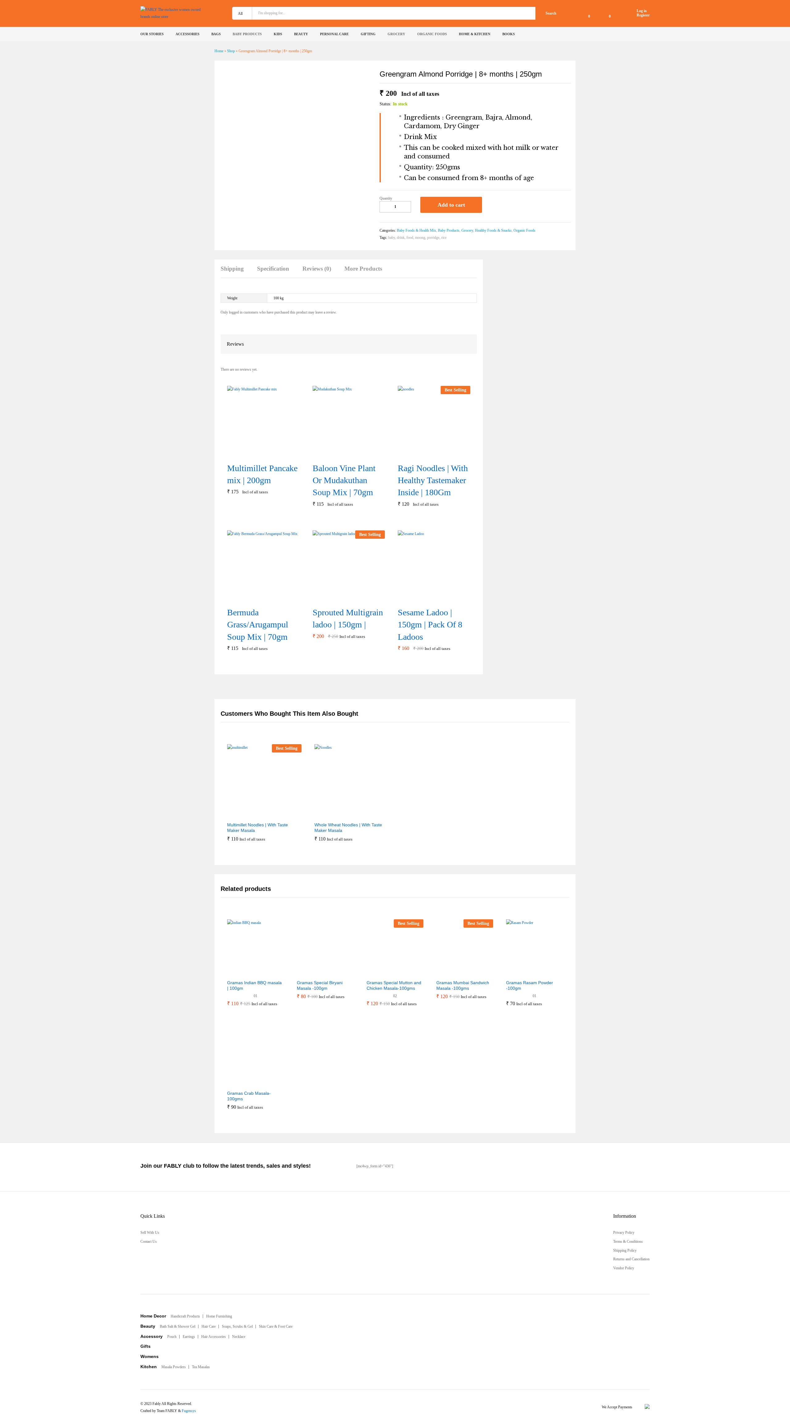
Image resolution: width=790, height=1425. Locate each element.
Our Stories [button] (152, 34)
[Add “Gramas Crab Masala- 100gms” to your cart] (240, 1083)
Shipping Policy (625, 1250)
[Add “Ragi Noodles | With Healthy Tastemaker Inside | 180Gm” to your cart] (426, 454)
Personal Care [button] (334, 34)
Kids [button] (278, 34)
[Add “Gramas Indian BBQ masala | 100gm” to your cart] (240, 972)
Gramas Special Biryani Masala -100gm (320, 985)
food (409, 237)
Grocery (467, 230)
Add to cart (451, 205)
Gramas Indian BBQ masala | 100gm (254, 985)
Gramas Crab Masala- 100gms (249, 1096)
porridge (433, 237)
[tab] (235, 272)
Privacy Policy (623, 1232)
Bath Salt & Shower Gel (177, 1326)
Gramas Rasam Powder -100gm (529, 985)
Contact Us (148, 1241)
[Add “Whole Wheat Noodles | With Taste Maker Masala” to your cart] (336, 814)
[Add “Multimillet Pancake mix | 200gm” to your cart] (255, 454)
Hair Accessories (213, 1336)
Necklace (238, 1336)
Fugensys (189, 1411)
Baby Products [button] (247, 34)
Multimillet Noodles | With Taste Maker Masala (257, 827)
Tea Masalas (201, 1367)
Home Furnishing (219, 1316)
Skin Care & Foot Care (276, 1326)
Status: (385, 104)
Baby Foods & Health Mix (416, 230)
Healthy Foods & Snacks (493, 230)
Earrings (189, 1336)
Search (551, 13)
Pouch (172, 1336)
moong (420, 237)
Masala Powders (173, 1367)
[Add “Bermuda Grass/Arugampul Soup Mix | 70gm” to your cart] (255, 599)
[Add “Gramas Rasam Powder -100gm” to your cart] (519, 972)
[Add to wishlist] (493, 205)
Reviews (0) (316, 269)
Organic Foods (524, 230)
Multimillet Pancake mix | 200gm (262, 474)
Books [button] (508, 34)
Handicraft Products (185, 1316)
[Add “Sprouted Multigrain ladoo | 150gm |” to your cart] (340, 599)
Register (643, 15)
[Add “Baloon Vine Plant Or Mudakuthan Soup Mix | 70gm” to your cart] (340, 454)
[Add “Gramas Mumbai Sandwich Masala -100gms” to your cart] (449, 972)
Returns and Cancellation (631, 1259)
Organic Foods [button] (432, 34)
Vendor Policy (623, 1268)
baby (391, 237)
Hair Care (209, 1326)
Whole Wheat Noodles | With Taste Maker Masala (348, 827)
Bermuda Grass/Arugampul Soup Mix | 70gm (257, 624)
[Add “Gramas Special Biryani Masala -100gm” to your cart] (310, 972)
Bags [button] (216, 34)
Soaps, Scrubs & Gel (237, 1326)
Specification (273, 269)
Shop (231, 51)
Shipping (232, 269)
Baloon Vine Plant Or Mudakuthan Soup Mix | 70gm (344, 480)
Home (218, 51)
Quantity (386, 198)
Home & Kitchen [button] (474, 34)
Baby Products (448, 230)
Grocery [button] (396, 34)
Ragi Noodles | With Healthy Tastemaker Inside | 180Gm (433, 480)
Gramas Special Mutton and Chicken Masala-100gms (394, 985)
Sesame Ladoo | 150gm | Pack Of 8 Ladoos (430, 624)
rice (444, 237)
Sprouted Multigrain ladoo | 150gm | (348, 618)
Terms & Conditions (628, 1241)
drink (401, 237)
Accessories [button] (187, 34)
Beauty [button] (301, 34)
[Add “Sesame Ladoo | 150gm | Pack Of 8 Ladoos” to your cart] (426, 599)
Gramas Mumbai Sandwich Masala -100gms (462, 985)
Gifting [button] (368, 34)
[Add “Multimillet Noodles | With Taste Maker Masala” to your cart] (249, 814)
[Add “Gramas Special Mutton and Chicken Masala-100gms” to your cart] (380, 972)
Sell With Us (149, 1232)
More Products (363, 269)
